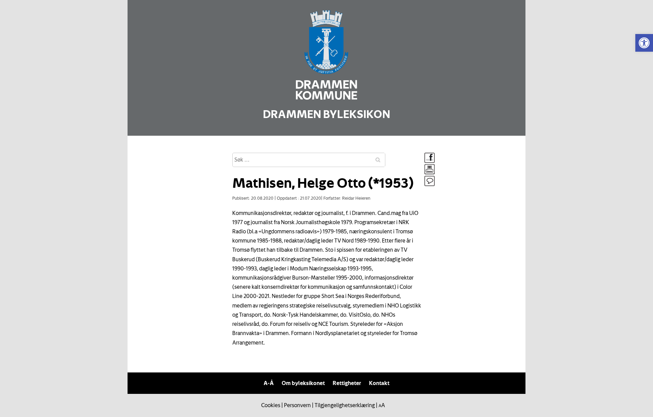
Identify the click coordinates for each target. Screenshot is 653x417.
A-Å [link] (269, 383)
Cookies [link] (270, 405)
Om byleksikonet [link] (303, 383)
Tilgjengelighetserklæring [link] (345, 405)
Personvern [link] (297, 405)
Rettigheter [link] (347, 383)
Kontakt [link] (379, 383)
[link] (644, 43)
